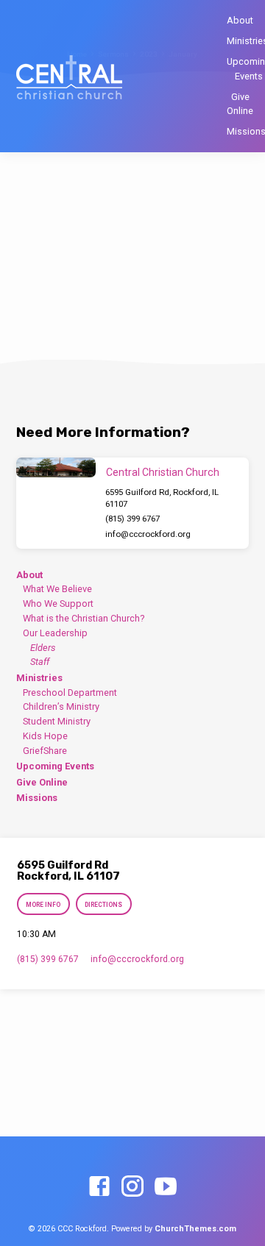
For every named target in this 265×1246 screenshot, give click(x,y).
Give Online (240, 103)
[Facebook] (99, 1187)
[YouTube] (165, 1187)
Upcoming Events (55, 766)
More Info (43, 904)
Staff (39, 661)
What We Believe (57, 588)
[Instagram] (132, 1187)
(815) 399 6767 (132, 518)
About (240, 20)
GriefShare (45, 750)
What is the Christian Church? (83, 618)
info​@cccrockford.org (148, 534)
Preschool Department (70, 692)
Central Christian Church (162, 472)
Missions (36, 797)
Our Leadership (55, 632)
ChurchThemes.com (195, 1228)
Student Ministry (57, 721)
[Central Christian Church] (56, 467)
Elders (42, 647)
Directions (103, 904)
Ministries (39, 677)
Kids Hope (45, 735)
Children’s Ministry (61, 706)
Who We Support (58, 603)
